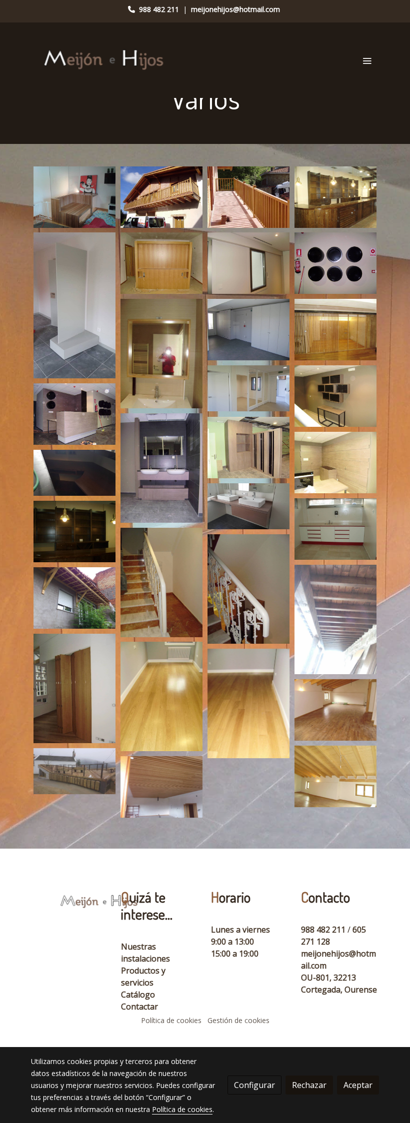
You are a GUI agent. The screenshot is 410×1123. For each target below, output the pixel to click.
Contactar (139, 1006)
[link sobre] (70, 901)
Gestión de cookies (239, 1020)
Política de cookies (171, 1020)
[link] (105, 60)
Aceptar (358, 1085)
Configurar (254, 1085)
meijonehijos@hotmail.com (235, 9)
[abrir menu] (367, 60)
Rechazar (309, 1085)
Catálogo (138, 994)
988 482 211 (159, 9)
